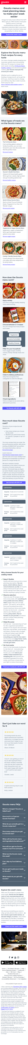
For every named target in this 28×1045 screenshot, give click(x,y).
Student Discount (13, 974)
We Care (13, 972)
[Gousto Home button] (6, 2)
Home (4, 968)
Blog (19, 972)
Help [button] (22, 968)
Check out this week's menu (14, 926)
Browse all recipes (8, 152)
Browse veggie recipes (9, 236)
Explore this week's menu (14, 34)
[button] (14, 810)
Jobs (7, 972)
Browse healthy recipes (9, 180)
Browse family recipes (9, 264)
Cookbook (21, 970)
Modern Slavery (7, 977)
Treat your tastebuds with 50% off (14, 667)
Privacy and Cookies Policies (13, 975)
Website (9, 970)
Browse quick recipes (9, 208)
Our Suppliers (22, 979)
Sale (14, 970)
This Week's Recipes (13, 968)
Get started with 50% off (14, 482)
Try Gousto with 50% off (14, 408)
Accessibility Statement (9, 979)
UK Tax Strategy (19, 977)
